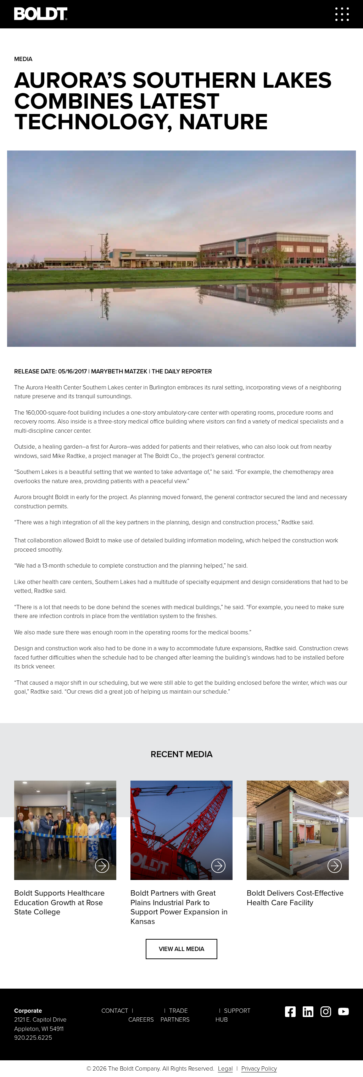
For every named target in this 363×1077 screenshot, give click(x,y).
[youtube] (343, 1013)
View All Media (181, 949)
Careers (141, 1019)
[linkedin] (308, 1013)
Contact (114, 1011)
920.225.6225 (33, 1038)
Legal (225, 1068)
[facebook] (290, 1013)
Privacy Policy (259, 1068)
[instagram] (325, 1013)
